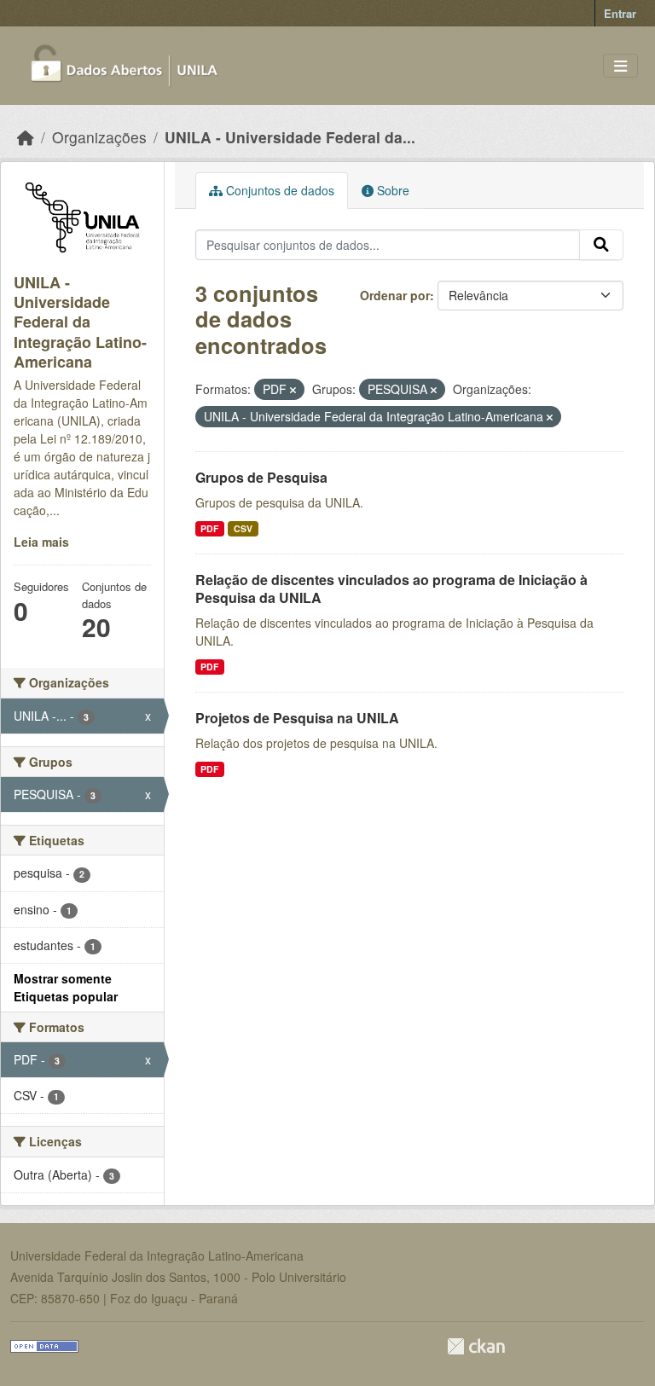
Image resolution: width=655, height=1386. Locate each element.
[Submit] (601, 244)
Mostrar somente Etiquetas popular (66, 987)
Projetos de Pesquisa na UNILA (297, 718)
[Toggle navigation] (620, 66)
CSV (243, 528)
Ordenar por (395, 295)
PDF (209, 528)
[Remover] (293, 390)
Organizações (99, 137)
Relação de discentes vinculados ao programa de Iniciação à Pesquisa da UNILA (391, 588)
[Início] (25, 137)
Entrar (620, 13)
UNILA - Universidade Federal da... (290, 137)
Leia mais (41, 541)
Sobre (391, 190)
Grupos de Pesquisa (261, 477)
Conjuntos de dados (278, 190)
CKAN (476, 1346)
